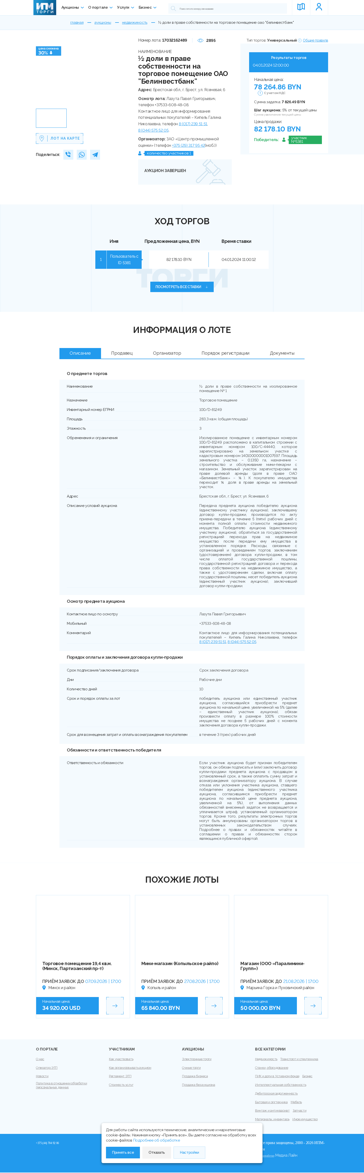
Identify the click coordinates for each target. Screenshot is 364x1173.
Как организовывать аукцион (130, 1068)
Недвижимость (266, 1059)
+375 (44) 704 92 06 (47, 1143)
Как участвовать (121, 1059)
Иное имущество (305, 1119)
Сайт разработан (264, 1155)
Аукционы (70, 7)
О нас (40, 1059)
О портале (98, 7)
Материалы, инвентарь (272, 1119)
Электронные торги (196, 1059)
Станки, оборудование (271, 1068)
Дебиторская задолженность (276, 1093)
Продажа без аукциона (198, 1085)
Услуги (123, 7)
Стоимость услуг (121, 1085)
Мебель (296, 1102)
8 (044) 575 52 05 (153, 130)
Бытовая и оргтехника (271, 1102)
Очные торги (191, 1068)
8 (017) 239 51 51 (193, 124)
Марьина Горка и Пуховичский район (280, 987)
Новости (42, 1076)
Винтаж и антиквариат (272, 1110)
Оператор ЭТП (46, 1068)
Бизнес (145, 7)
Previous (41, 71)
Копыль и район (161, 987)
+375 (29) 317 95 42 (188, 145)
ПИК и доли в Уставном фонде (277, 1076)
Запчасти (299, 1110)
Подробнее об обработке (156, 1140)
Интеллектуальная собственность (280, 1085)
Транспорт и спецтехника (299, 1059)
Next (128, 71)
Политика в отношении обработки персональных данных (61, 1085)
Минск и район (61, 987)
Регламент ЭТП (120, 1076)
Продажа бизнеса (195, 1076)
